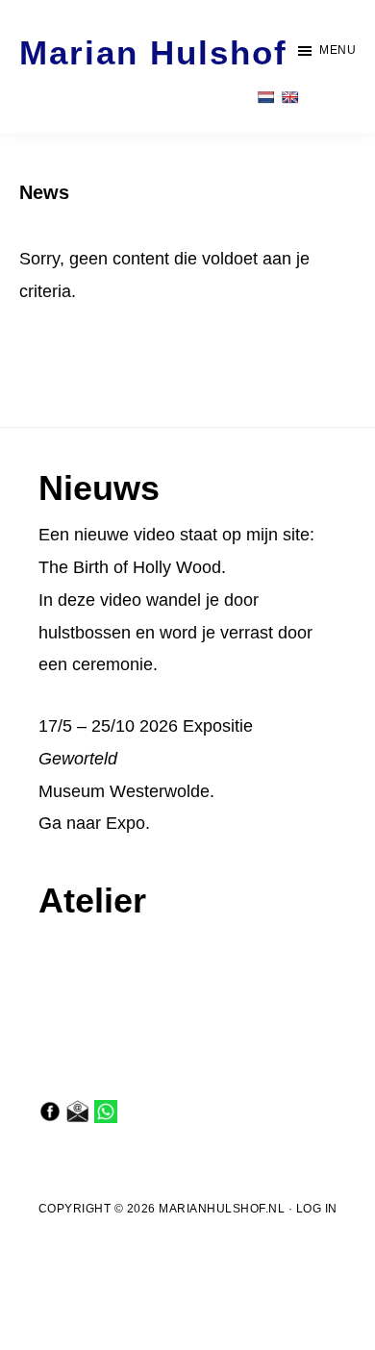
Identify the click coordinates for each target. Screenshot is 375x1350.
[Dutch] (265, 97)
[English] (289, 97)
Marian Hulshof (153, 52)
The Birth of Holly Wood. (132, 567)
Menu (337, 50)
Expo (125, 823)
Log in (317, 1208)
